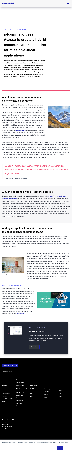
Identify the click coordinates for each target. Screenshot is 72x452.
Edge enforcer (20, 385)
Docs (60, 393)
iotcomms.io (20, 313)
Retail (3, 388)
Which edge (19, 400)
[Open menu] (68, 3)
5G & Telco (5, 401)
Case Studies (34, 391)
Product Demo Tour (21, 388)
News (46, 397)
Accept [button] (60, 448)
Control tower (20, 382)
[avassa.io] (8, 3)
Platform (18, 379)
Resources (33, 385)
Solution (4, 385)
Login (60, 396)
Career (46, 394)
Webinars (33, 396)
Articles (32, 388)
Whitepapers (33, 394)
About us (46, 391)
